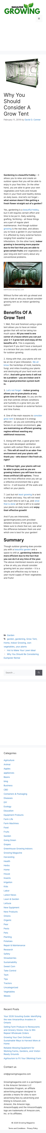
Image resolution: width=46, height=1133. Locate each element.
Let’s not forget (13, 390)
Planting (8, 937)
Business (8, 785)
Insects (7, 878)
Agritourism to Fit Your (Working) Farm (22, 1058)
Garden (10, 635)
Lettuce (7, 903)
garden (10, 639)
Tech (6, 975)
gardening (20, 639)
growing (8, 228)
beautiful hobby (31, 210)
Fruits (6, 832)
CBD (6, 789)
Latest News (10, 895)
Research (8, 949)
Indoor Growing (18, 643)
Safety (7, 954)
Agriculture (9, 760)
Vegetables (9, 991)
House (7, 874)
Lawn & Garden (11, 899)
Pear (6, 924)
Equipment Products (14, 815)
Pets (6, 933)
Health (7, 861)
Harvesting (9, 857)
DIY (5, 802)
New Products (11, 911)
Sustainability (10, 962)
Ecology (7, 806)
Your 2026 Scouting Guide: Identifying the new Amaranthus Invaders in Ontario (22, 1019)
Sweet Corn (9, 966)
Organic (7, 920)
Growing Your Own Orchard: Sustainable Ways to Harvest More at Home (22, 1040)
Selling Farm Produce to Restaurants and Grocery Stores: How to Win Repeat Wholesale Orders (22, 1030)
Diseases (8, 798)
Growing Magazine (13, 853)
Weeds (7, 996)
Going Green (10, 840)
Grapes (7, 844)
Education (8, 810)
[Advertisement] (23, 38)
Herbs (7, 865)
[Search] (38, 673)
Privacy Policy (32, 1128)
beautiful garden (22, 549)
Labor (6, 890)
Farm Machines (11, 823)
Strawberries (10, 958)
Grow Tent (31, 639)
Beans (7, 777)
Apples (7, 768)
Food (6, 827)
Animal (7, 764)
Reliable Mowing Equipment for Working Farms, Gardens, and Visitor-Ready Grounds (22, 1051)
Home (7, 643)
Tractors (8, 983)
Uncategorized (11, 987)
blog (6, 781)
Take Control (10, 970)
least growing (25, 494)
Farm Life (8, 819)
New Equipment (11, 907)
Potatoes (8, 941)
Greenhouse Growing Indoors (18, 848)
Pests (6, 928)
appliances (9, 773)
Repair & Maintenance (14, 945)
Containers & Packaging (15, 794)
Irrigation (8, 882)
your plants (21, 646)
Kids (6, 886)
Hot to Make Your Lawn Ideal (21, 650)
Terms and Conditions (16, 1128)
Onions (7, 916)
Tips (6, 979)
